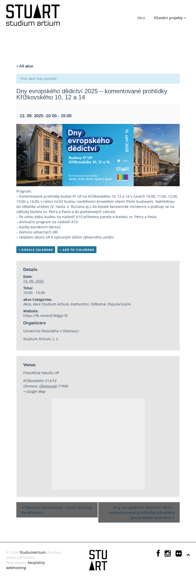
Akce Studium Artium (51, 304)
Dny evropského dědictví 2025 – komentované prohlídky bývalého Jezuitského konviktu (142, 512)
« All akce (24, 66)
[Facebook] (158, 554)
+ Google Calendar (36, 250)
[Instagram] (168, 554)
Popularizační (119, 304)
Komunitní (80, 304)
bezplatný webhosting (25, 565)
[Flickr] (179, 554)
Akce (141, 17)
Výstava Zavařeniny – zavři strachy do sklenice (56, 510)
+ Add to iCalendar (77, 250)
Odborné (98, 304)
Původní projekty (169, 17)
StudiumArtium (32, 552)
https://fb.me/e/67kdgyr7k (45, 315)
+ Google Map (34, 391)
